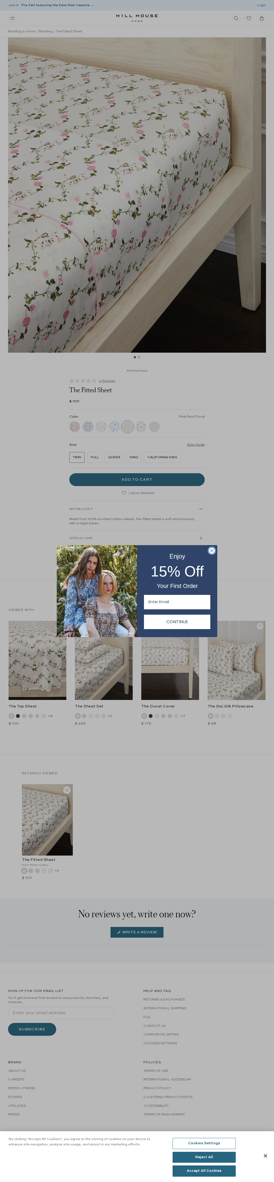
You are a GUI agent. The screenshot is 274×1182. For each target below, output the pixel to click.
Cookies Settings (204, 1143)
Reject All (204, 1157)
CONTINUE (177, 622)
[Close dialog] (211, 550)
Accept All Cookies (204, 1171)
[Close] (265, 1156)
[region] (137, 1156)
